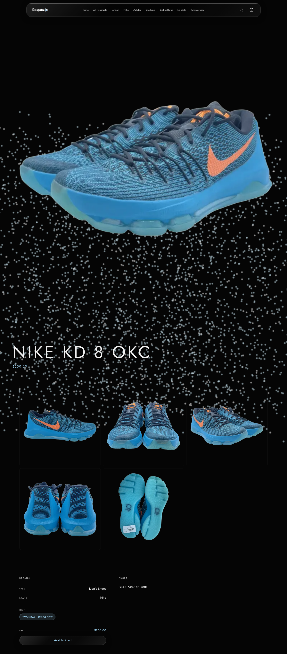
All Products (100, 10)
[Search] (241, 10)
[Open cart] (251, 10)
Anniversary (197, 10)
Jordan (115, 10)
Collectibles (166, 10)
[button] (143, 205)
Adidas (137, 10)
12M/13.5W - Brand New (37, 617)
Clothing (150, 10)
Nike (126, 10)
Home (85, 10)
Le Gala (181, 10)
